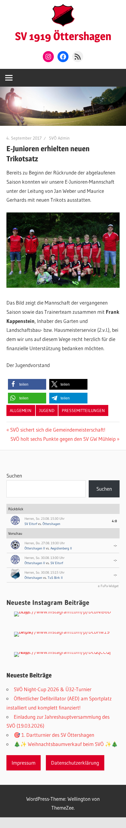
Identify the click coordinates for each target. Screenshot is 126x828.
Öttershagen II (34, 548)
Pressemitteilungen (83, 410)
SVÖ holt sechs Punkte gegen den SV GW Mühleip (63, 439)
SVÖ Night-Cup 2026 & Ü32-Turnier (52, 689)
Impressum (23, 762)
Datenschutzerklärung (75, 762)
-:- (115, 545)
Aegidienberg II (61, 548)
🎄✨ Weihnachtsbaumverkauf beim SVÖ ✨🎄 (66, 744)
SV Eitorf (30, 524)
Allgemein (20, 410)
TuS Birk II (55, 577)
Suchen (14, 475)
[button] (27, 384)
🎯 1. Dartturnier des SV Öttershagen (54, 735)
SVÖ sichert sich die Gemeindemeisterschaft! (58, 429)
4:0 (114, 521)
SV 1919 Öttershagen (63, 36)
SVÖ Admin (59, 138)
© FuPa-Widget (108, 586)
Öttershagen (51, 524)
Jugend (46, 410)
